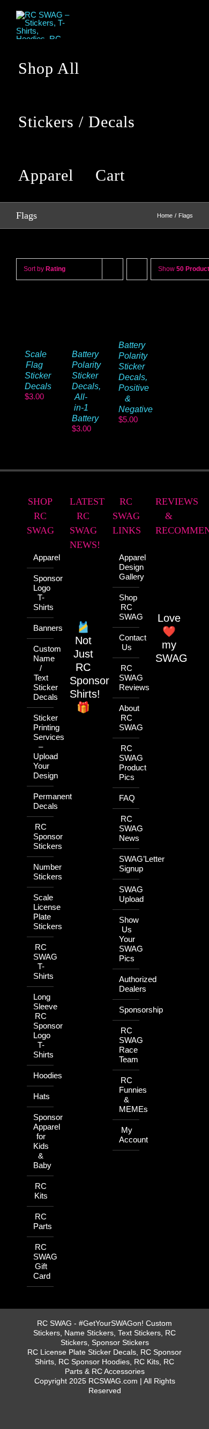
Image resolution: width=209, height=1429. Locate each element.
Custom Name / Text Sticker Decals (40, 672)
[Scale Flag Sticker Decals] (34, 307)
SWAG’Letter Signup (126, 863)
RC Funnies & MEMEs (126, 1095)
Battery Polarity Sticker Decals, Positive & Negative (135, 377)
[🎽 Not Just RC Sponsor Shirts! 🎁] (83, 591)
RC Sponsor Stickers (40, 836)
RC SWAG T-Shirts (40, 961)
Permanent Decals (40, 801)
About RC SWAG (126, 718)
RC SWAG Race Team (126, 1045)
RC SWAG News (126, 828)
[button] (152, 175)
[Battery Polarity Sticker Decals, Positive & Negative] (128, 307)
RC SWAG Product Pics (126, 763)
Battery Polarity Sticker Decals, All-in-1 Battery (86, 386)
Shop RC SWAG (126, 607)
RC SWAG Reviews (126, 677)
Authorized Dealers (126, 984)
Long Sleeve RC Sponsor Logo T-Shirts (40, 1025)
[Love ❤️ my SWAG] (168, 579)
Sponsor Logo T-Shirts (40, 593)
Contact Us (126, 642)
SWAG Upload (126, 894)
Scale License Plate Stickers (40, 912)
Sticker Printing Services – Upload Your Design (40, 746)
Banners (40, 627)
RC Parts (40, 1221)
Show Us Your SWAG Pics (126, 939)
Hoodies (40, 1075)
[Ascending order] (136, 269)
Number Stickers (40, 871)
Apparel (40, 557)
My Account (126, 1134)
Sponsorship (126, 1009)
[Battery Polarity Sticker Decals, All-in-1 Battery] (81, 307)
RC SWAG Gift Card (40, 1261)
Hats (40, 1096)
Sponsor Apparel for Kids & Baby (40, 1141)
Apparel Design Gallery (126, 567)
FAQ (126, 797)
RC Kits (41, 1190)
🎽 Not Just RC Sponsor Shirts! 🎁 (89, 667)
